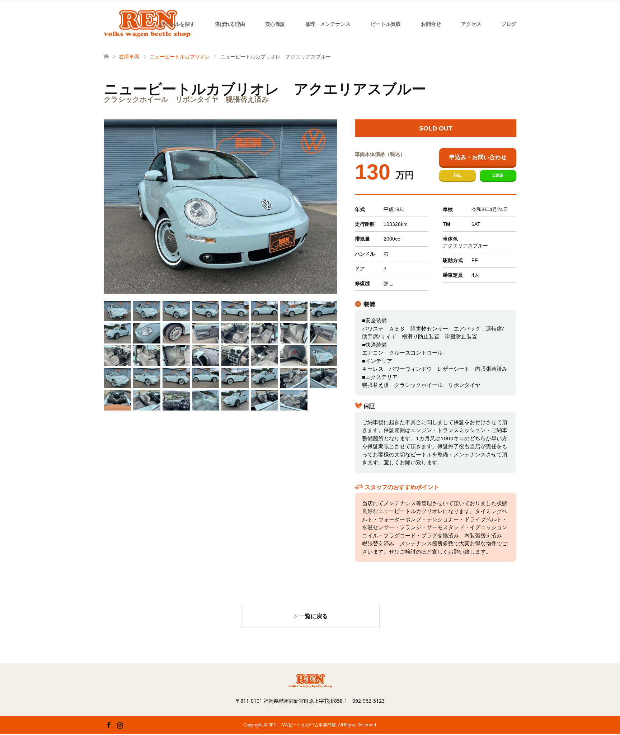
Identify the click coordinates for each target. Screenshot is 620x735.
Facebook (108, 724)
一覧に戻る (313, 616)
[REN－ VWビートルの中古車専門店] (147, 24)
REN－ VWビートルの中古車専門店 (302, 725)
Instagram (120, 724)
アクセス (471, 23)
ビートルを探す (177, 23)
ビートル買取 (386, 23)
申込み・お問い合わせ (478, 157)
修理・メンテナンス (328, 23)
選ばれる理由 (230, 23)
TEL (457, 175)
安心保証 (275, 23)
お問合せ (431, 23)
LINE (498, 175)
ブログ (508, 23)
